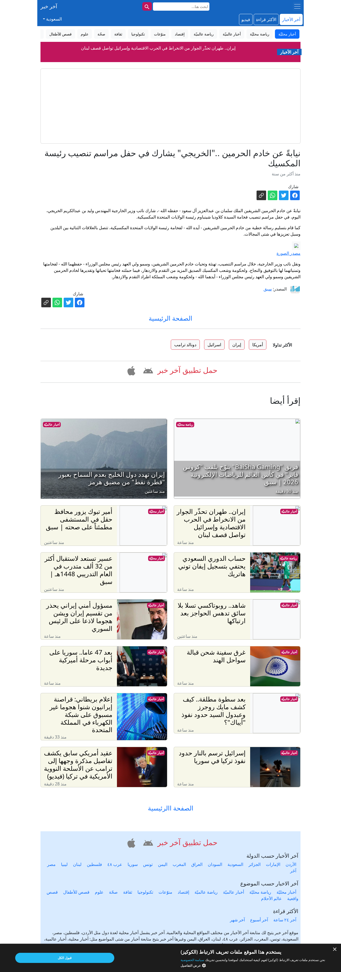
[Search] (147, 6)
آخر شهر (237, 920)
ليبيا (64, 864)
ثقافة (127, 892)
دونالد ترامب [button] (185, 345)
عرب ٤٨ (114, 864)
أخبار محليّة (156, 511)
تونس (148, 864)
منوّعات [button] (160, 34)
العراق (196, 864)
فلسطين (94, 864)
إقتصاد (183, 892)
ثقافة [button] (118, 34)
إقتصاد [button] (180, 34)
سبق (267, 289)
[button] (147, 369)
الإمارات (273, 864)
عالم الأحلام (271, 898)
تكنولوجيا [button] (138, 34)
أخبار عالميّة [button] (232, 34)
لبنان (77, 864)
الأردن (291, 864)
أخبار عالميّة (52, 424)
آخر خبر (48, 6)
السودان (215, 864)
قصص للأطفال (76, 892)
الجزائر (255, 864)
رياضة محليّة (185, 424)
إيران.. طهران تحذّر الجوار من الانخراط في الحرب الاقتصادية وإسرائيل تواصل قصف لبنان (158, 48)
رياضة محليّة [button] (259, 34)
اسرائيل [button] (214, 345)
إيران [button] (236, 345)
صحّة (113, 892)
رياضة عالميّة (288, 558)
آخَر (293, 871)
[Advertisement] (170, 106)
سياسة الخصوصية (192, 960)
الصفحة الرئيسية (170, 318)
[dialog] (170, 958)
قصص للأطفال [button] (60, 34)
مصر (51, 864)
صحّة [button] (101, 34)
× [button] (335, 949)
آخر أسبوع (259, 920)
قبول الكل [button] (64, 957)
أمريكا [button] (257, 345)
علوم (99, 892)
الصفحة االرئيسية (170, 808)
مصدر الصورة (289, 253)
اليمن (162, 864)
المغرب (179, 864)
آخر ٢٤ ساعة (284, 920)
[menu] (297, 6)
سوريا (133, 864)
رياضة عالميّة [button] (204, 34)
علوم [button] (84, 34)
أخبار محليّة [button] (287, 34)
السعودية (235, 864)
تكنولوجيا (145, 892)
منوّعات (165, 892)
